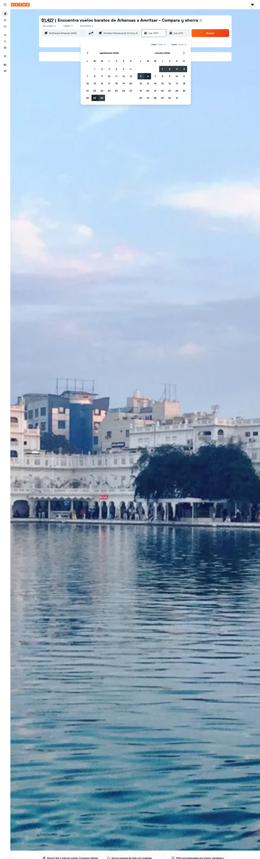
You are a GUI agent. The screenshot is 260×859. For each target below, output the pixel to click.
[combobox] (49, 25)
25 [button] (116, 90)
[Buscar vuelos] (5, 14)
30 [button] (101, 97)
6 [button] (131, 69)
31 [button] (177, 97)
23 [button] (102, 90)
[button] (5, 4)
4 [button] (116, 69)
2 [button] (102, 69)
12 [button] (123, 76)
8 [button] (94, 76)
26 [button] (123, 90)
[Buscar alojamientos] (5, 20)
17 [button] (109, 83)
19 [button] (123, 83)
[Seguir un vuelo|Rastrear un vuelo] (5, 41)
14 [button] (87, 83)
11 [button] (116, 76)
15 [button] (95, 83)
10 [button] (109, 76)
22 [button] (94, 90)
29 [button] (94, 97)
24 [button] (109, 90)
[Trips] (5, 56)
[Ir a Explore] (5, 35)
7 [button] (87, 76)
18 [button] (116, 83)
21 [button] (87, 90)
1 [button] (94, 69)
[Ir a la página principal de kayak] (20, 4)
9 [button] (102, 76)
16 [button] (102, 83)
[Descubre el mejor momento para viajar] (5, 48)
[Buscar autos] (5, 26)
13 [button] (131, 76)
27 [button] (131, 90)
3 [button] (109, 69)
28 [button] (87, 97)
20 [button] (130, 83)
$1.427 (47, 20)
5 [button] (123, 69)
